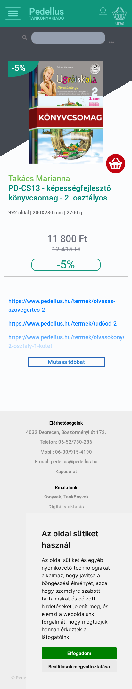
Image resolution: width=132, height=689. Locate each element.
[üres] (119, 13)
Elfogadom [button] (79, 653)
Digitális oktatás (66, 507)
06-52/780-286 (75, 442)
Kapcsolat (66, 471)
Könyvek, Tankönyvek (66, 497)
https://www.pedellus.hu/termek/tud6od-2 (62, 323)
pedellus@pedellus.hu (74, 461)
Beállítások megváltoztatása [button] (79, 666)
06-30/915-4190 (73, 452)
